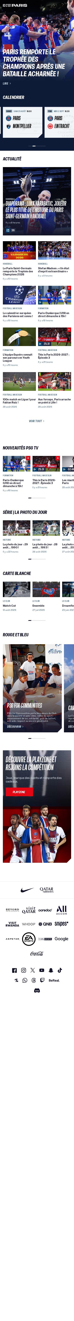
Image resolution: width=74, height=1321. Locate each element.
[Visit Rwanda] (12, 924)
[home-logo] (15, 5)
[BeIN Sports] (45, 939)
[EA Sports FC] (29, 939)
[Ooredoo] (45, 910)
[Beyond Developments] (12, 910)
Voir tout (35, 421)
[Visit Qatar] (29, 910)
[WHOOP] (29, 924)
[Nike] (27, 890)
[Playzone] (19, 792)
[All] (61, 910)
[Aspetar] (12, 939)
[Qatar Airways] (46, 890)
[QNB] (45, 924)
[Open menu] (69, 5)
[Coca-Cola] (37, 954)
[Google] (61, 939)
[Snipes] (61, 924)
